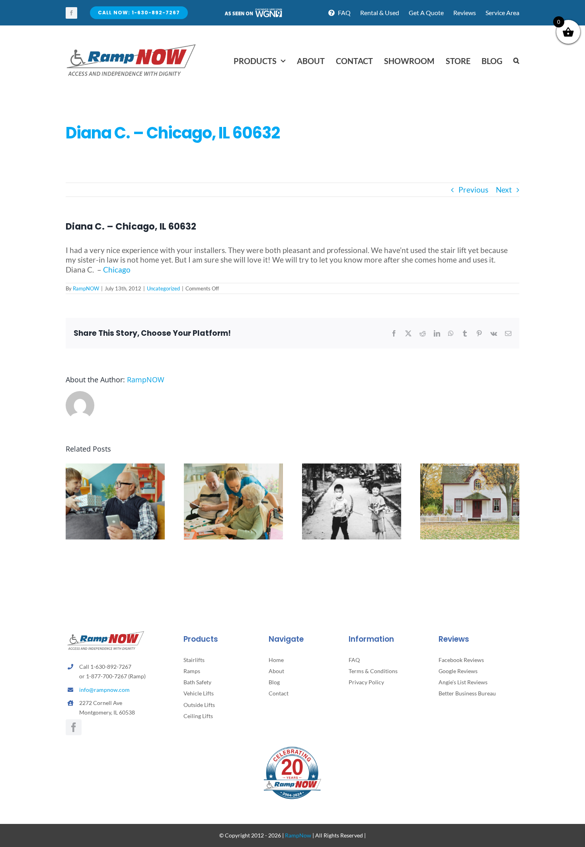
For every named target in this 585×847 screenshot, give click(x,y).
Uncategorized (163, 288)
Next (504, 189)
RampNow (298, 835)
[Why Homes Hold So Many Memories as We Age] (469, 468)
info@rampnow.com (104, 689)
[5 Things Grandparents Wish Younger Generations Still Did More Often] (115, 468)
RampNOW (86, 288)
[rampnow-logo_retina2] (131, 45)
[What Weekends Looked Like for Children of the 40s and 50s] (351, 468)
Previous (473, 189)
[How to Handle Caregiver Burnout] (233, 468)
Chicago (117, 269)
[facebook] (71, 13)
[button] (516, 61)
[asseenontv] (253, 11)
